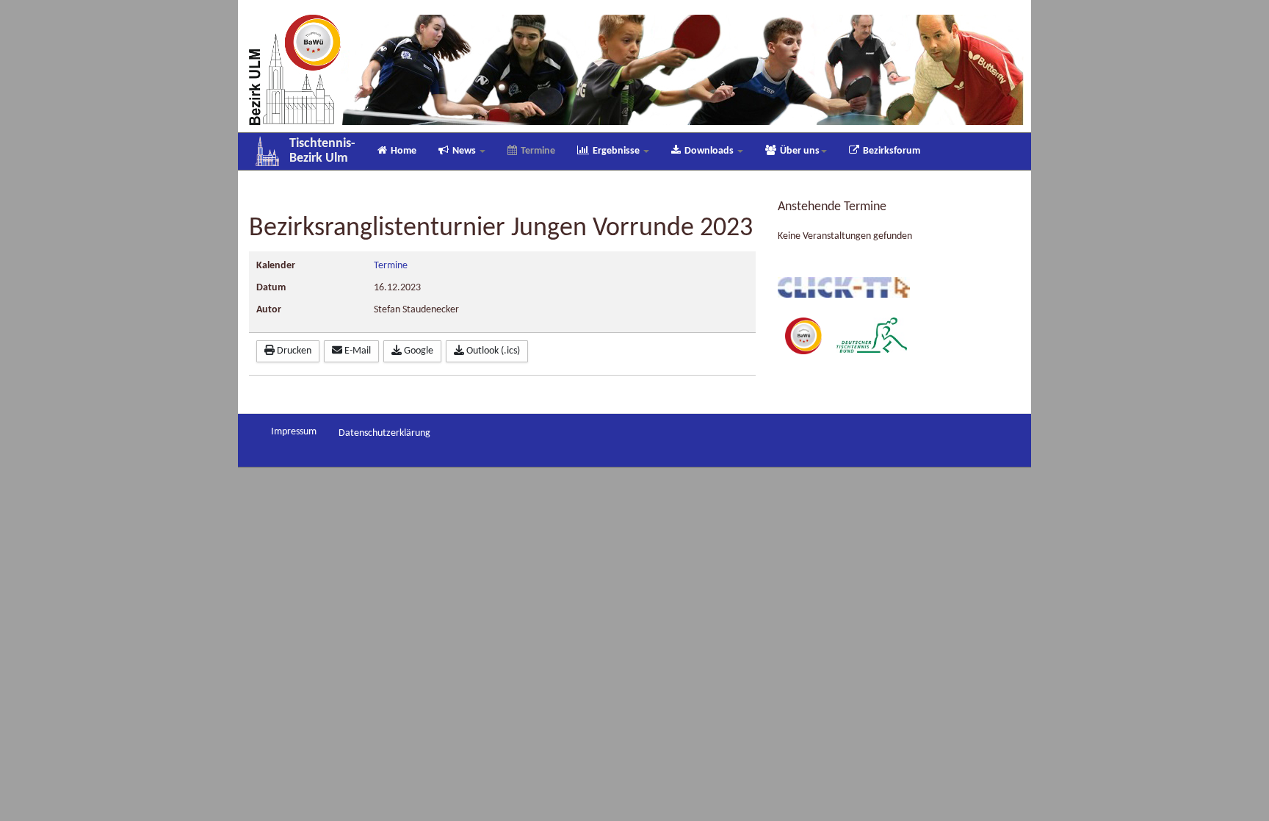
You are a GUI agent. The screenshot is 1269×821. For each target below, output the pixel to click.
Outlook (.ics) (492, 350)
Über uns (800, 151)
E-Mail (356, 350)
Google (417, 350)
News (465, 151)
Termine (538, 151)
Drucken (293, 350)
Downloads (710, 151)
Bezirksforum (891, 151)
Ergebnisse (617, 151)
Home (403, 151)
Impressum (294, 431)
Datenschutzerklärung (384, 433)
